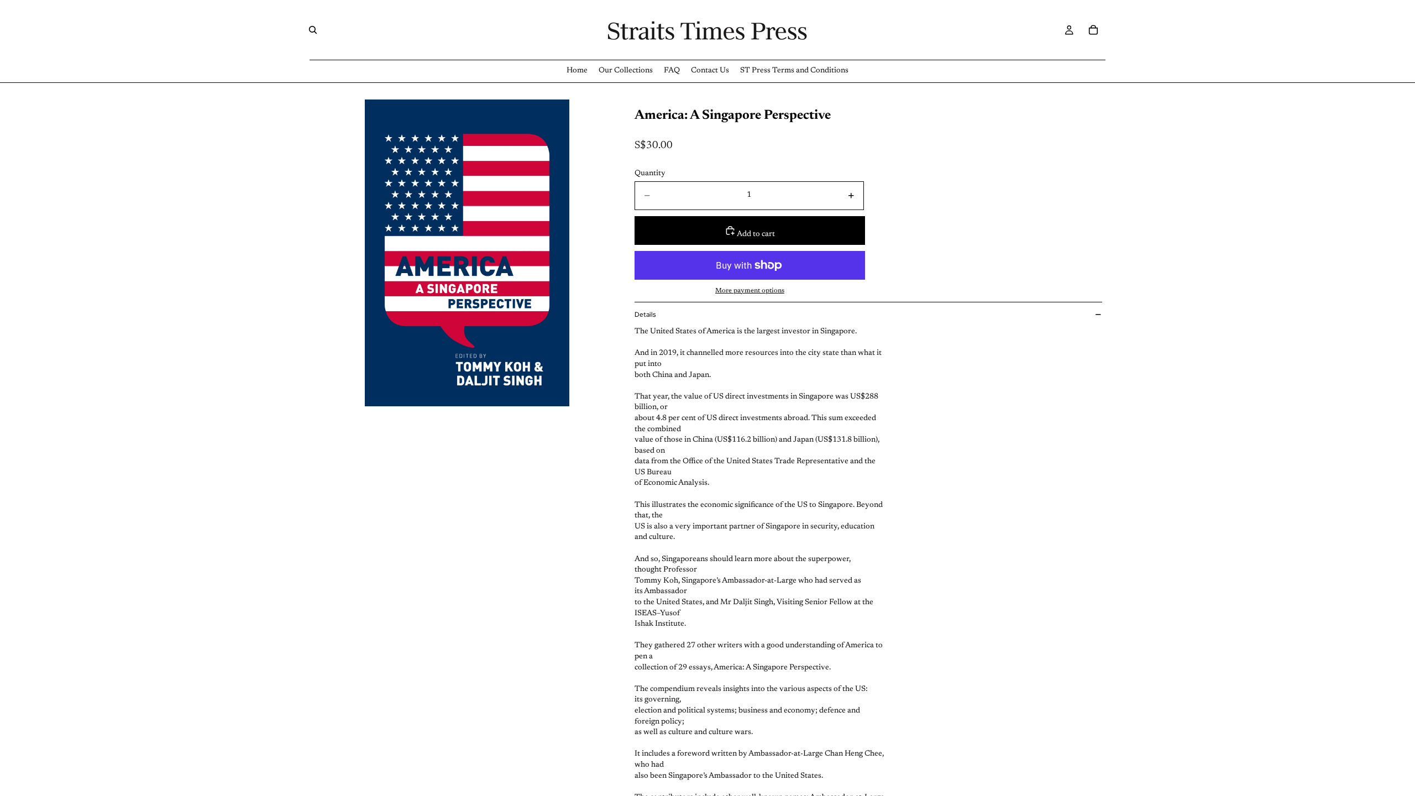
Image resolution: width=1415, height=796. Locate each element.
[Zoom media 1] (467, 253)
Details (645, 314)
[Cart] (1093, 30)
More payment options (749, 290)
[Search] (313, 30)
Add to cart (755, 234)
